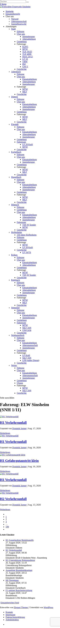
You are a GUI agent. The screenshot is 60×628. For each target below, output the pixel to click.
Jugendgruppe (28, 36)
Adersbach (16, 71)
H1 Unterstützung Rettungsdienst (20, 560)
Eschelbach (16, 152)
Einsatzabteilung (29, 79)
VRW (24, 61)
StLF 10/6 (26, 328)
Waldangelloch (17, 335)
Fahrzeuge (21, 142)
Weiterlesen (5, 433)
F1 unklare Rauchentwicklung (19, 590)
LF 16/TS (26, 252)
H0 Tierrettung (12, 580)
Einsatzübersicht (13, 14)
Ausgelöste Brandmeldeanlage (19, 570)
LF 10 (25, 59)
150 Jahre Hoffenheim (26, 235)
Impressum (10, 614)
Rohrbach (15, 280)
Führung (20, 31)
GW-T (25, 66)
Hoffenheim (16, 232)
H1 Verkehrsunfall (13, 422)
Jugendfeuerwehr (18, 24)
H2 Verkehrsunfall (13, 499)
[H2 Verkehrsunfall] (9, 493)
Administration (12, 620)
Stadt (13, 29)
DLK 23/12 (27, 56)
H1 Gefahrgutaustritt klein (19, 460)
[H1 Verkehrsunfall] (9, 416)
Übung (20, 383)
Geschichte (22, 69)
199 (7, 527)
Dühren (14, 97)
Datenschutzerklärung (15, 617)
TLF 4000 (26, 54)
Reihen (14, 255)
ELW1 (25, 46)
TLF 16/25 (27, 51)
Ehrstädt (14, 124)
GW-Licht (26, 330)
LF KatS (26, 355)
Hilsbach (15, 205)
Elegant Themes (21, 607)
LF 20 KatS (27, 144)
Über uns (21, 34)
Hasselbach (16, 177)
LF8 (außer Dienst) (30, 360)
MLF (24, 92)
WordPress (48, 607)
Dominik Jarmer (19, 428)
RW (24, 64)
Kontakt (9, 612)
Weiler (14, 365)
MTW (25, 49)
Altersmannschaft (19, 21)
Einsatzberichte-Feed (10, 602)
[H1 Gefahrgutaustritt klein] (12, 455)
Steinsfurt (15, 307)
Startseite (10, 11)
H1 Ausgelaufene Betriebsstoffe (20, 540)
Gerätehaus (22, 41)
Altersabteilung (29, 39)
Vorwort (14, 19)
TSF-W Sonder (29, 225)
